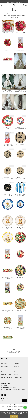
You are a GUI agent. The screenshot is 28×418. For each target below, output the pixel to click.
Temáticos (16, 363)
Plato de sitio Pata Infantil (7, 245)
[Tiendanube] (14, 405)
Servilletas (16, 369)
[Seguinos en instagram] (2, 395)
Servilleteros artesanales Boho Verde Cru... (7, 91)
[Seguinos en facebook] (5, 395)
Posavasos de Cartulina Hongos (7, 328)
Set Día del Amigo (20, 144)
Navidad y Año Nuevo (6, 377)
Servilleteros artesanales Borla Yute (20, 111)
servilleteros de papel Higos (7, 311)
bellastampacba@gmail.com (10, 387)
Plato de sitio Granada (20, 244)
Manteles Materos (5, 366)
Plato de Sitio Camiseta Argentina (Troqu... (20, 195)
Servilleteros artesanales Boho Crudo (20, 70)
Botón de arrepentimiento (14, 409)
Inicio (2, 361)
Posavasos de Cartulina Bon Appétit (20, 128)
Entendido (14, 416)
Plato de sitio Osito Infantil (20, 228)
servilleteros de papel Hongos (7, 345)
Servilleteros (4, 371)
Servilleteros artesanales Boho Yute (20, 91)
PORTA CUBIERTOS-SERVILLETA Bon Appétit (7, 145)
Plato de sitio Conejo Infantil (7, 228)
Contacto (3, 380)
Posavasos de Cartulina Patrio (20, 211)
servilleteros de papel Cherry (7, 66)
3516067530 (5, 385)
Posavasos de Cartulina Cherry (7, 50)
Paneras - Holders (18, 371)
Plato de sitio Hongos (20, 310)
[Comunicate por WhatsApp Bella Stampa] (25, 407)
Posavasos (16, 366)
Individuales (4, 363)
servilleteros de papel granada (7, 278)
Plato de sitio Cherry (20, 32)
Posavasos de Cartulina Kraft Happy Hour (7, 178)
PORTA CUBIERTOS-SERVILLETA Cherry (20, 50)
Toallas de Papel (18, 377)
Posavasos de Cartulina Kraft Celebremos (20, 161)
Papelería (16, 374)
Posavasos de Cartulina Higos (20, 295)
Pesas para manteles (6, 374)
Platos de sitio (17, 361)
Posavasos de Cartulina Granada (20, 261)
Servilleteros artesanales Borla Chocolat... (7, 111)
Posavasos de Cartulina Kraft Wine (20, 178)
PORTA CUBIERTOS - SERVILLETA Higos (7, 295)
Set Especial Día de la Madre (8, 33)
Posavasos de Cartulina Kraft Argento (8, 161)
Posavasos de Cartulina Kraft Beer (8, 195)
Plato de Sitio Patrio (8, 210)
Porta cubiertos (5, 369)
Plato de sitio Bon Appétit (7, 128)
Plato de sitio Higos (20, 277)
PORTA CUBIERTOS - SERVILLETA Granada (8, 261)
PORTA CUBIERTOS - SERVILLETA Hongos (20, 328)
